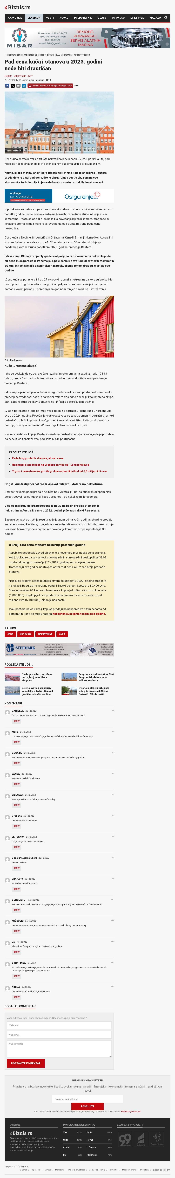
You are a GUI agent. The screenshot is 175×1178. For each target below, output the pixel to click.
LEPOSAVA (18, 837)
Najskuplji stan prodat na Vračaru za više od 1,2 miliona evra (50, 464)
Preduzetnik (83, 17)
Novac (63, 17)
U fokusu (118, 17)
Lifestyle (137, 17)
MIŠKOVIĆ (18, 921)
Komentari (13, 703)
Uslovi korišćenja (97, 1170)
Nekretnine (20, 76)
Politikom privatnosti (130, 1111)
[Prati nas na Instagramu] (165, 1171)
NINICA (16, 987)
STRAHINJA (19, 963)
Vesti (50, 17)
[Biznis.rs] (21, 1133)
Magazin (155, 17)
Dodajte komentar (20, 1006)
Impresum (36, 1170)
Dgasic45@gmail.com (24, 858)
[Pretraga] (165, 18)
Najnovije (15, 17)
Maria (15, 732)
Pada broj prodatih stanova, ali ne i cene (37, 458)
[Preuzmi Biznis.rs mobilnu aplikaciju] (157, 1171)
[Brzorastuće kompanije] (141, 1139)
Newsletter (113, 1170)
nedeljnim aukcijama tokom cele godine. (79, 613)
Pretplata (144, 1170)
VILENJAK (17, 795)
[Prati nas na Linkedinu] (168, 1171)
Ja (13, 942)
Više (76, 85)
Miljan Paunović (36, 80)
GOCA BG (17, 753)
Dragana (17, 816)
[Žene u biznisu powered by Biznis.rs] (157, 1139)
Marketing (59, 1170)
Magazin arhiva (129, 1170)
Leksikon (34, 17)
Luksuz (8, 76)
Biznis (102, 17)
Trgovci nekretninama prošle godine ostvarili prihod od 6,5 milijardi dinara (59, 471)
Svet (30, 76)
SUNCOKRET (19, 900)
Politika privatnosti (76, 1170)
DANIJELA (18, 711)
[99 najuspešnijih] (125, 1139)
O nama (23, 1170)
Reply (17, 721)
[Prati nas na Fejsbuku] (154, 1171)
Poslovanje (92, 1155)
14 (49, 80)
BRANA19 (17, 879)
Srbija (89, 1132)
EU (64, 1155)
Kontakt (47, 1170)
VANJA (16, 774)
